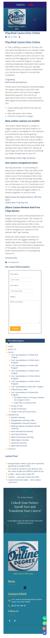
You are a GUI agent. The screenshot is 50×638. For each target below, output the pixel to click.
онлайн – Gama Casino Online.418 (21, 474)
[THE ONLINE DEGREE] (17, 16)
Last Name (14, 285)
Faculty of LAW (16, 406)
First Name (14, 274)
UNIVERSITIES (13, 415)
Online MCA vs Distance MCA (25, 403)
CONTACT (12, 449)
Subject (13, 297)
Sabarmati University (19, 443)
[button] (25, 587)
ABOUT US (12, 349)
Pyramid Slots (11, 258)
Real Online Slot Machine (16, 82)
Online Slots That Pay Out (16, 202)
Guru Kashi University (19, 434)
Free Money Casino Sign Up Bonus (20, 158)
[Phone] (45, 618)
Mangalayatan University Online (23, 420)
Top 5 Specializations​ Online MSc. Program (27, 387)
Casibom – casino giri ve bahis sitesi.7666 (23, 477)
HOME (10, 346)
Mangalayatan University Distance (24, 423)
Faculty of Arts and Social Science (23, 412)
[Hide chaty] (45, 633)
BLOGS (11, 352)
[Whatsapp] (45, 623)
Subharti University (18, 417)
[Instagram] (14, 620)
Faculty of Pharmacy (19, 409)
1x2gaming (10, 79)
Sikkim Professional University (22, 437)
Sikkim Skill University (19, 446)
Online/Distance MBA (19, 389)
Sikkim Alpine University (20, 440)
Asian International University (22, 431)
